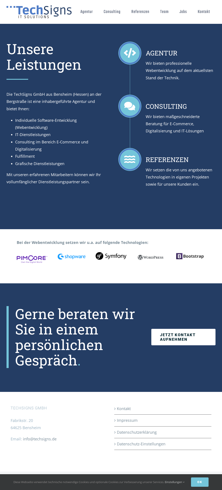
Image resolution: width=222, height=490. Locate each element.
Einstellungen (174, 482)
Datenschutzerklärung (137, 432)
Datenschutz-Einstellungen (141, 443)
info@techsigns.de (40, 438)
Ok (199, 482)
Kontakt (124, 408)
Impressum (127, 420)
